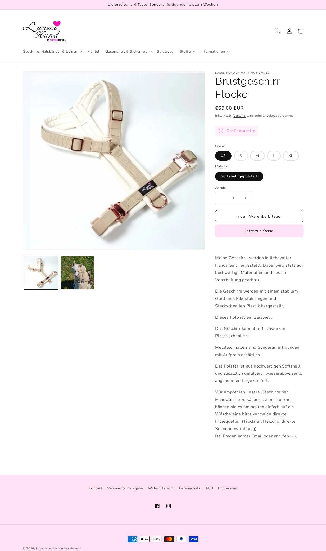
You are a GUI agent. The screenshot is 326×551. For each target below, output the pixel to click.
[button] (52, 51)
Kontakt (95, 488)
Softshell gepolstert (239, 176)
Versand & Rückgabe (125, 488)
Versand (239, 116)
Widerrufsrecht (161, 488)
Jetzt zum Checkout (259, 230)
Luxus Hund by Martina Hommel (59, 548)
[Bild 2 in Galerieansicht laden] (77, 273)
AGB (209, 488)
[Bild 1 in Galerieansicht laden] (41, 273)
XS (223, 155)
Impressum (227, 488)
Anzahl (220, 188)
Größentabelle (240, 131)
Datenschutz (189, 488)
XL (291, 155)
